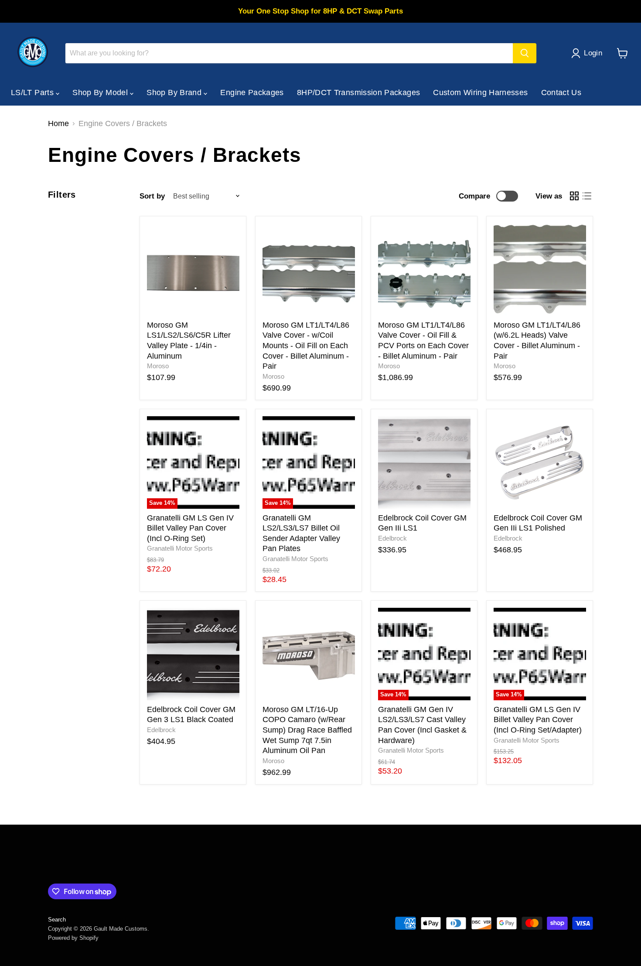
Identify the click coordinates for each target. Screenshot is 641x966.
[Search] (524, 53)
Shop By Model (101, 92)
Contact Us (561, 92)
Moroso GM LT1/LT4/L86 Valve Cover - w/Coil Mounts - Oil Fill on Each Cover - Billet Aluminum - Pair (306, 346)
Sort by (152, 196)
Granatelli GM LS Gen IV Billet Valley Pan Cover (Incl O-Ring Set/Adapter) (538, 719)
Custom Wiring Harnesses (480, 92)
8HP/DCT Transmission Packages (358, 92)
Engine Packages (251, 92)
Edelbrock (392, 538)
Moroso (158, 366)
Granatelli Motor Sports (180, 548)
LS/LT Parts (33, 92)
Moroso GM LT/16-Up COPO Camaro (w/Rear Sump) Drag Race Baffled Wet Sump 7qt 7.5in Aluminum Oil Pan (307, 730)
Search (57, 919)
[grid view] (574, 196)
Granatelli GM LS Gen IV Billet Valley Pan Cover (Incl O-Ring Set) (190, 528)
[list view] (586, 196)
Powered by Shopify (73, 938)
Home (58, 123)
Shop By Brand (175, 92)
